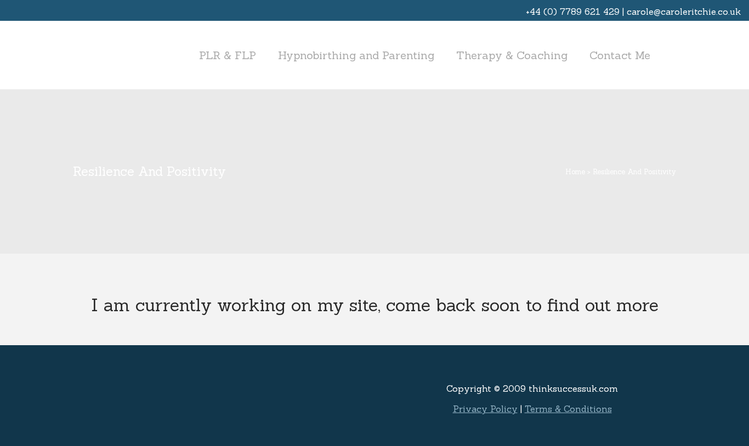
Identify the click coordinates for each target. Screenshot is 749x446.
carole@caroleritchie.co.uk (684, 11)
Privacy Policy (485, 408)
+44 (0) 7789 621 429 (573, 11)
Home (575, 171)
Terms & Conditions (568, 408)
